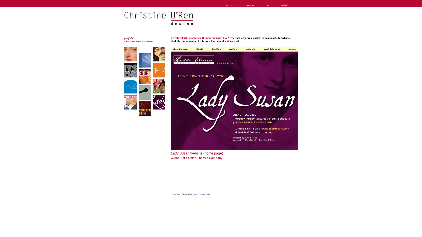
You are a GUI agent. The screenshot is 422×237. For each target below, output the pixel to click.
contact (284, 5)
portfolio (231, 5)
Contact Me (204, 194)
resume (251, 5)
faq (267, 5)
